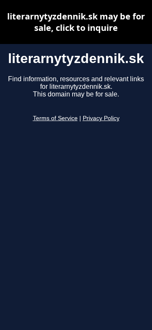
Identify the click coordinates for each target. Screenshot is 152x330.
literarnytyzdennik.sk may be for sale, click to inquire (76, 22)
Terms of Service (55, 118)
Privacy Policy (101, 118)
